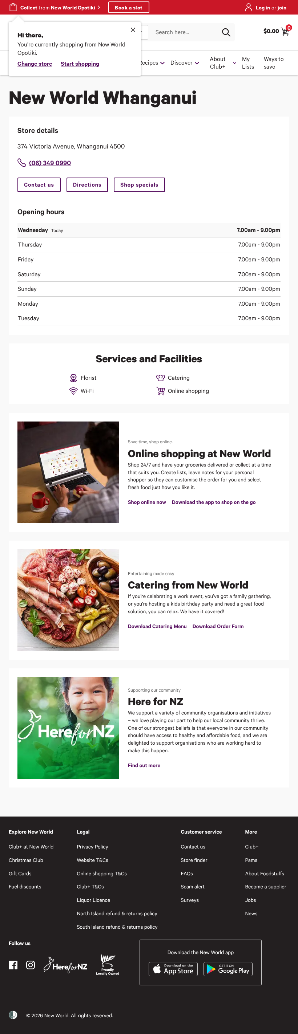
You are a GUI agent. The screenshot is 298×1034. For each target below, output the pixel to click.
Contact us (39, 184)
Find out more (144, 765)
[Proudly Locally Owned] (107, 965)
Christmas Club (26, 859)
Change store (34, 63)
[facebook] (13, 965)
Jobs (250, 899)
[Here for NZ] (65, 965)
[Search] (226, 32)
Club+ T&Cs (90, 886)
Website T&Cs (92, 859)
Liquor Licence (93, 899)
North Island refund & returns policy (117, 913)
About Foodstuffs (264, 873)
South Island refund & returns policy (117, 926)
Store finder (194, 859)
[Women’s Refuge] (13, 1015)
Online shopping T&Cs (102, 873)
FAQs (187, 873)
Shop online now (147, 501)
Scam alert (193, 886)
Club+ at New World (31, 846)
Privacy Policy (92, 846)
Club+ (251, 846)
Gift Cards (20, 873)
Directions (87, 184)
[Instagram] (30, 965)
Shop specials (139, 184)
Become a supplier (265, 886)
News (251, 913)
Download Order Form (218, 626)
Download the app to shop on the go (213, 501)
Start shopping (80, 63)
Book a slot (129, 7)
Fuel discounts (25, 886)
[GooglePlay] (228, 969)
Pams (251, 859)
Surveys (190, 899)
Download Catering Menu (157, 626)
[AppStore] (173, 969)
